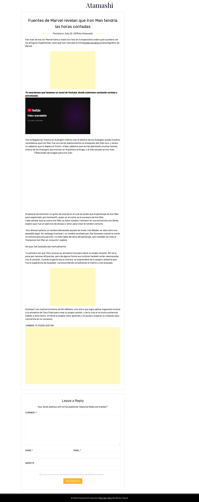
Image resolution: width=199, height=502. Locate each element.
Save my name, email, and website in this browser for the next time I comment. (73, 474)
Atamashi (99, 5)
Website (29, 463)
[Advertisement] (73, 70)
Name (29, 450)
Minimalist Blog (105, 498)
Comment (31, 412)
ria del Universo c (92, 43)
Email (77, 450)
